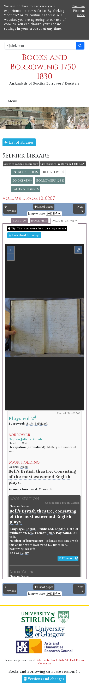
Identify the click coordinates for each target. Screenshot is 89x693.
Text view (19, 221)
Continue (78, 6)
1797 (30, 532)
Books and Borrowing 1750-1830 (44, 67)
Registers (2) (53, 172)
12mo (50, 532)
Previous (10, 210)
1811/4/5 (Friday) (36, 423)
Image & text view (64, 221)
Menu (12, 101)
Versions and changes (45, 679)
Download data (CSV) (72, 163)
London (60, 529)
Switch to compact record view (21, 163)
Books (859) (22, 180)
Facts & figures (25, 189)
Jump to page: (37, 213)
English (31, 529)
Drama (24, 466)
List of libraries (20, 142)
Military (52, 447)
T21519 (24, 552)
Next (80, 206)
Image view (39, 221)
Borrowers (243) (50, 180)
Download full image (25, 235)
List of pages (45, 206)
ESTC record (66, 558)
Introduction (25, 172)
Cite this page (48, 163)
